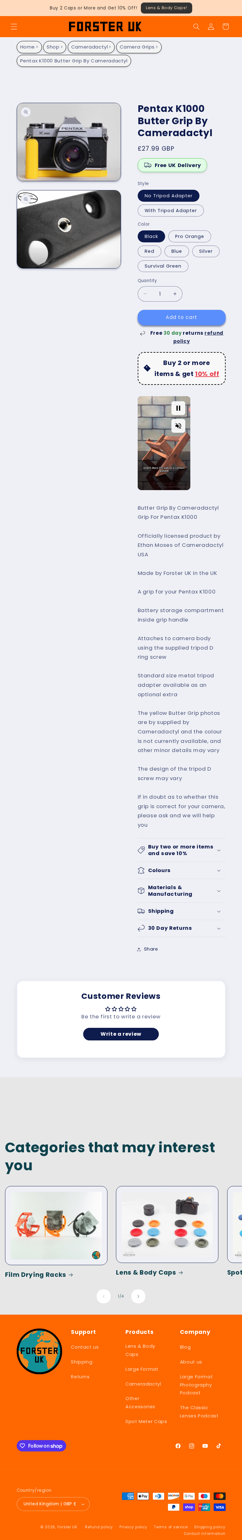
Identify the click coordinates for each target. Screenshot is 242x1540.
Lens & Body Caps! (166, 8)
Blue (176, 251)
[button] (14, 26)
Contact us (85, 1347)
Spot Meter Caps (146, 1421)
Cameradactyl (89, 46)
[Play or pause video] (178, 408)
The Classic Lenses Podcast (199, 1411)
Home (27, 46)
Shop (53, 46)
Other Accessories (140, 1402)
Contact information (205, 1533)
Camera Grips (137, 46)
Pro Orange (190, 236)
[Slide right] (138, 1296)
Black (151, 236)
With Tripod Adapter (171, 210)
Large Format (141, 1369)
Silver (206, 251)
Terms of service (171, 1527)
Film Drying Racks (35, 1275)
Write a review (121, 1034)
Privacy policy (133, 1527)
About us (191, 1362)
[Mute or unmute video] (178, 426)
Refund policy (99, 1527)
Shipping (81, 1362)
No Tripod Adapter (169, 196)
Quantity (147, 281)
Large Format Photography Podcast (196, 1385)
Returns (80, 1377)
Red (149, 251)
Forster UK (67, 1527)
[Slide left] (104, 1296)
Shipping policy (209, 1527)
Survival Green (163, 266)
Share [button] (151, 949)
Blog (185, 1347)
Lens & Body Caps (146, 1273)
